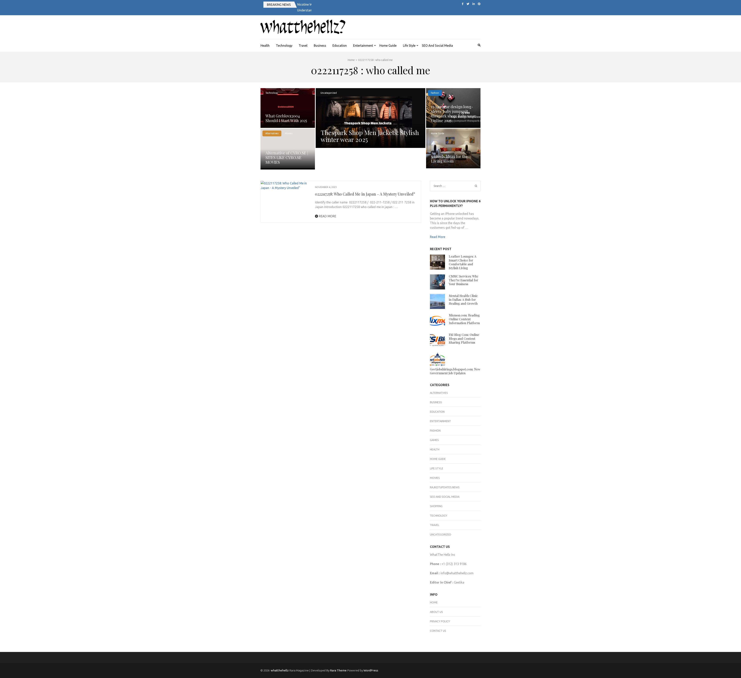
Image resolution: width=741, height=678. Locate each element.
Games (434, 440)
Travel (303, 45)
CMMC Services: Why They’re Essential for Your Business (463, 280)
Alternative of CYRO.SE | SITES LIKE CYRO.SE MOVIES (287, 157)
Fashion (435, 93)
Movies (289, 133)
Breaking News (279, 4)
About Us (436, 611)
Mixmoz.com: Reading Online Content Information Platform (464, 319)
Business (320, 45)
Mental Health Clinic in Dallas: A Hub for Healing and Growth (463, 299)
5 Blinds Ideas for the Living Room (449, 159)
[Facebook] (463, 3)
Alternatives (271, 133)
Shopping (436, 506)
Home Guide (388, 45)
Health (265, 45)
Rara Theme (338, 670)
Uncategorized (329, 93)
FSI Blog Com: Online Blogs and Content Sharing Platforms (464, 338)
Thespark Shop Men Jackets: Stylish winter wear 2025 (370, 135)
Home (434, 602)
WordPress (371, 670)
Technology (284, 45)
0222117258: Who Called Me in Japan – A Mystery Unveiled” (365, 193)
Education (339, 45)
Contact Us (438, 630)
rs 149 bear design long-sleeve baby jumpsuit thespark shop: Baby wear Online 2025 (453, 113)
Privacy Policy (440, 621)
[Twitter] (468, 3)
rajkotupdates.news (444, 487)
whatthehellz (280, 670)
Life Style (409, 45)
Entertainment (363, 45)
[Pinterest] (479, 3)
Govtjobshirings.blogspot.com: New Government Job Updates (455, 371)
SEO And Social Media (437, 45)
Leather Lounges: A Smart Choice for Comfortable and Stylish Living (462, 262)
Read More (327, 216)
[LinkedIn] (473, 3)
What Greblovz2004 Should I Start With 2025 (286, 118)
